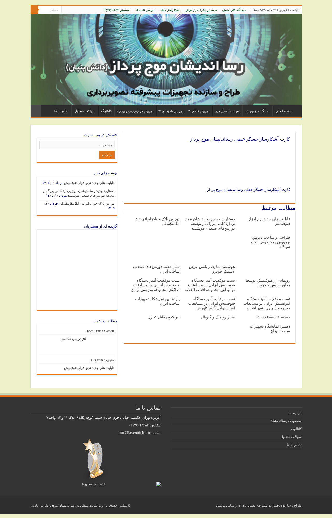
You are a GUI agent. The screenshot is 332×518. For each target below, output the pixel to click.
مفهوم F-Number (103, 360)
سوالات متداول (84, 111)
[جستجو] (34, 10)
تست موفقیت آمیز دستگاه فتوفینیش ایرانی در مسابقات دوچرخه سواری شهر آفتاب (266, 303)
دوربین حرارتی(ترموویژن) (135, 111)
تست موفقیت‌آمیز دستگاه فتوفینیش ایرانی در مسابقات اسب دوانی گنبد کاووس (211, 303)
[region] (77, 270)
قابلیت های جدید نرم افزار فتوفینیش (89, 183)
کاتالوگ (106, 111)
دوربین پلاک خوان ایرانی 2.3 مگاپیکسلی (87, 203)
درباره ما (295, 413)
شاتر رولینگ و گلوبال (218, 317)
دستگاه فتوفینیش (257, 111)
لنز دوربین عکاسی (73, 339)
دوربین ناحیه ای (144, 10)
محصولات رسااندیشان (286, 421)
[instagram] (65, 10)
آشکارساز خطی (170, 10)
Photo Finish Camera (273, 317)
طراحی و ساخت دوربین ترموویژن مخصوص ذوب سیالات (270, 242)
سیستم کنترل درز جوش (201, 10)
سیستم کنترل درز (227, 111)
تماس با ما (61, 111)
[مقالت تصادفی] (36, 111)
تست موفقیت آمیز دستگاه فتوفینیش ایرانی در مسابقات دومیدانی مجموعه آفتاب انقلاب (210, 285)
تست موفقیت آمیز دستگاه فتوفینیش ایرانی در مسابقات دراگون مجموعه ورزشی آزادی (155, 285)
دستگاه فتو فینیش (234, 10)
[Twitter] (75, 10)
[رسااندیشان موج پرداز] (166, 59)
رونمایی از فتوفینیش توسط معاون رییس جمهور (268, 282)
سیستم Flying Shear (116, 10)
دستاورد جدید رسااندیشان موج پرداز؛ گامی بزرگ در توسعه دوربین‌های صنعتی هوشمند (210, 223)
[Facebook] (80, 10)
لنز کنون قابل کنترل (164, 317)
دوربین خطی (201, 111)
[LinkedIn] (70, 10)
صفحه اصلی (284, 111)
